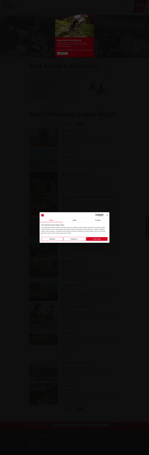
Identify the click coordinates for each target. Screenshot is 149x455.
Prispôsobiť (73, 239)
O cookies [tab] (98, 220)
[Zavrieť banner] (107, 215)
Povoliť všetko (97, 239)
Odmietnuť (52, 239)
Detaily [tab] (74, 220)
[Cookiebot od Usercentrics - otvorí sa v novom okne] (96, 215)
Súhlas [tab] (51, 220)
